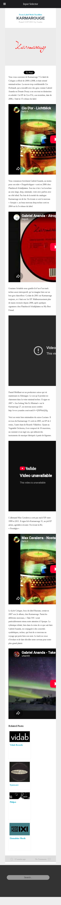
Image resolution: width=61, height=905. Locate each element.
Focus (21, 15)
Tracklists (38, 15)
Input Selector (30, 4)
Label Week (29, 15)
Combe (39, 22)
